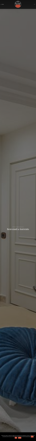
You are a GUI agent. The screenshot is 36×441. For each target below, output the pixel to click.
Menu (3, 4)
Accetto (19, 437)
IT (34, 4)
